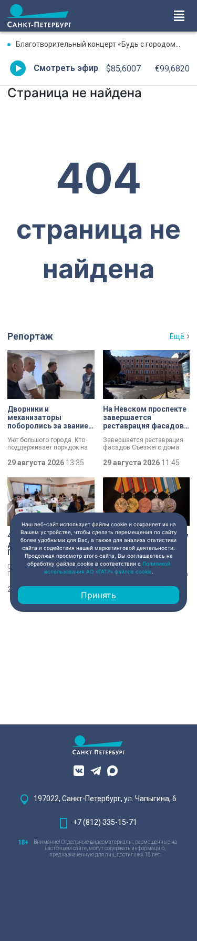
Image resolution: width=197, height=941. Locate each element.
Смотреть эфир (66, 68)
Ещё (177, 336)
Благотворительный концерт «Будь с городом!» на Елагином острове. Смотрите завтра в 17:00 (103, 44)
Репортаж (30, 336)
